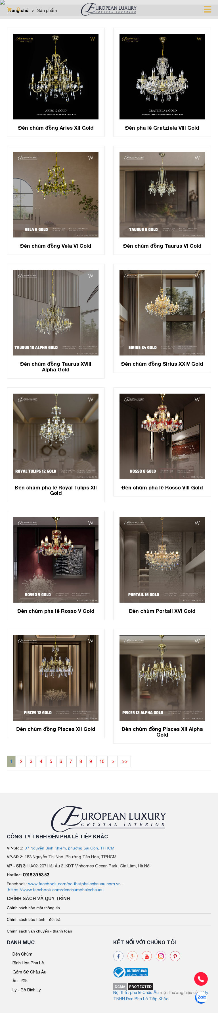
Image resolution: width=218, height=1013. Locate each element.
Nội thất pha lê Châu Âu (136, 992)
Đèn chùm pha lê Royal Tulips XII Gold (56, 490)
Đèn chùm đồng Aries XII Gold (56, 128)
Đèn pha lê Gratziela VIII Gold (162, 128)
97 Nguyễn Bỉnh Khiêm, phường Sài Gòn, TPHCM (69, 848)
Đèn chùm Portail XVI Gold (162, 611)
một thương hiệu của (180, 992)
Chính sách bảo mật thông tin (33, 908)
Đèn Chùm (22, 954)
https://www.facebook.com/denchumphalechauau (56, 889)
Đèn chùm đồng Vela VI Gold (55, 246)
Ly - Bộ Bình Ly (26, 989)
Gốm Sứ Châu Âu (29, 971)
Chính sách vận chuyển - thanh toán (39, 931)
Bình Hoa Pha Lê (28, 962)
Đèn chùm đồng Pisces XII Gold (55, 729)
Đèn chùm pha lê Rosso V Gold (56, 611)
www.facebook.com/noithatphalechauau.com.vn (74, 883)
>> (125, 761)
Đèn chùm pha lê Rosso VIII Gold (162, 487)
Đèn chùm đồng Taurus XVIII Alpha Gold (55, 367)
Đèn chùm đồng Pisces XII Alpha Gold (162, 732)
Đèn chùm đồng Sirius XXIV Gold (162, 364)
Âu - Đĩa (20, 980)
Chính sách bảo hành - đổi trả (33, 919)
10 (101, 761)
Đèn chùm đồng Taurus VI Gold (162, 246)
